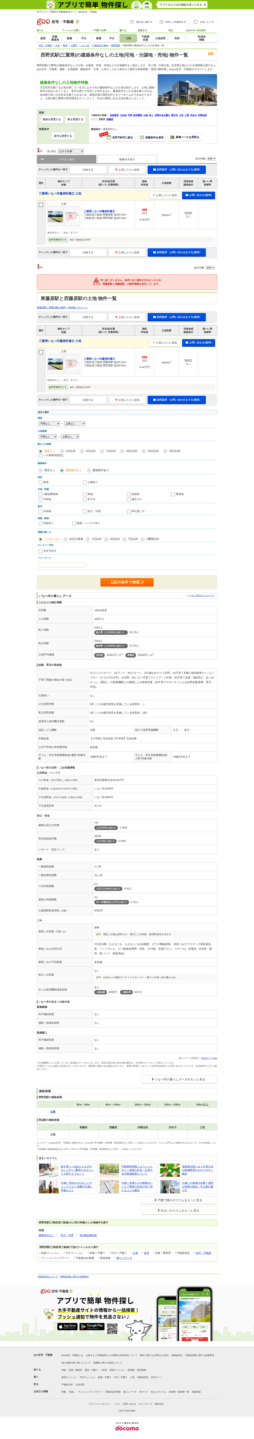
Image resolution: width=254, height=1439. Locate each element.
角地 (90, 494)
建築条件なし (74, 470)
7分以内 (111, 450)
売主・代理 (94, 511)
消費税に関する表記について (107, 1362)
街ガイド (143, 1392)
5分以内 (91, 450)
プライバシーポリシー (100, 1404)
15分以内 (153, 450)
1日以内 (97, 538)
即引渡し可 (138, 511)
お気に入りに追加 (129, 169)
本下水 (91, 499)
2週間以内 (152, 538)
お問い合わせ (129, 1404)
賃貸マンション (117, 1370)
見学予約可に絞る (119, 136)
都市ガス (137, 499)
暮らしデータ (124, 1257)
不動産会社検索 (113, 1392)
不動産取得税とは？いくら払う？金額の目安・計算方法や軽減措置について (137, 1170)
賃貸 (146, 1252)
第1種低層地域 (88, 1235)
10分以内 (131, 450)
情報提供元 (177, 1355)
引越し (72, 1392)
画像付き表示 (127, 159)
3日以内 (115, 538)
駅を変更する (75, 119)
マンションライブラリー (90, 1392)
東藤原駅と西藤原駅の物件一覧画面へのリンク (62, 307)
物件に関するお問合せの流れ (154, 1355)
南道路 (135, 494)
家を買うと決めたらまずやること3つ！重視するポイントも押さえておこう (77, 1170)
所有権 (47, 511)
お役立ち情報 (41, 1391)
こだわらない (52, 538)
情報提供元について (48, 1276)
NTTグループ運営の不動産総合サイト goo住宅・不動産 (67, 11)
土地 (135, 1252)
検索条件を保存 (154, 137)
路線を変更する (52, 119)
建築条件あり (101, 470)
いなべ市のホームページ (202, 595)
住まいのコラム (158, 1392)
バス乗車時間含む (53, 455)
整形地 (180, 494)
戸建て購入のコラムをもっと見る (180, 1200)
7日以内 (133, 538)
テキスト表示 (66, 159)
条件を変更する (63, 135)
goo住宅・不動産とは (72, 1355)
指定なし (49, 450)
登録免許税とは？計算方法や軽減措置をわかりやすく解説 (197, 1170)
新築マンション (69, 1377)
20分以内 (174, 450)
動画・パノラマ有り (88, 523)
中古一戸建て (120, 1377)
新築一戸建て (104, 1377)
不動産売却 (67, 1384)
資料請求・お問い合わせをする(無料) (178, 169)
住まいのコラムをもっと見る (180, 1210)
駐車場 (131, 1370)
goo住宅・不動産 (43, 1354)
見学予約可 (49, 550)
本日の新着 (76, 538)
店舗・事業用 (75, 1370)
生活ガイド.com (209, 1058)
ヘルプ (116, 1404)
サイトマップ (145, 1404)
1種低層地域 (50, 494)
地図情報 (196, 1392)
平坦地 (47, 499)
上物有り (93, 482)
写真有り (48, 523)
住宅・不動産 (203, 1252)
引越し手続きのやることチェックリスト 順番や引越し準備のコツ (77, 1186)
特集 (64, 1392)
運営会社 (159, 1404)
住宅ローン (156, 1377)
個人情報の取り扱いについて (76, 1362)
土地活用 (79, 1384)
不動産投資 (142, 1377)
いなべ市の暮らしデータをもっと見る (180, 1079)
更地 (46, 482)
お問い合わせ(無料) (200, 195)
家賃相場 (141, 1370)
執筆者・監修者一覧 (179, 1392)
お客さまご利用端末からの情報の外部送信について (111, 1355)
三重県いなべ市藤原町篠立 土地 (60, 193)
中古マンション (87, 1377)
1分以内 (70, 450)
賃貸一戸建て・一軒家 (96, 1370)
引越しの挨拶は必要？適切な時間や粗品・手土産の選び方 (197, 1186)
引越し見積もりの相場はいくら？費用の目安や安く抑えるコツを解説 (137, 1186)
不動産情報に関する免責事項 (74, 1276)
